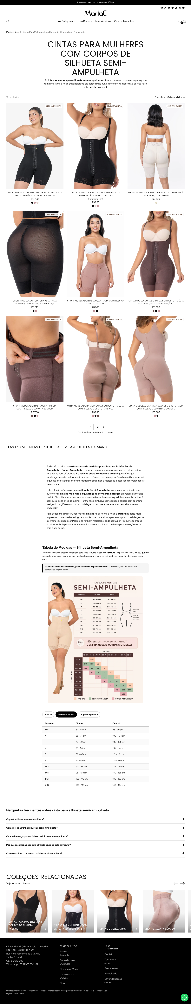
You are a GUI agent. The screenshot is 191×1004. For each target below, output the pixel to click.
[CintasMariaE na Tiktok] (176, 8)
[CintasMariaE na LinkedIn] (169, 8)
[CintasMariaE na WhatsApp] (180, 8)
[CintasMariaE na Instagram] (165, 8)
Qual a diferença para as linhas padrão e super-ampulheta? (37, 836)
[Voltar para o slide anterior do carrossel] (176, 883)
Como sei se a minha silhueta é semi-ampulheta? (31, 827)
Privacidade (110, 973)
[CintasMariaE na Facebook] (161, 8)
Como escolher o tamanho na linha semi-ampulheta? (34, 853)
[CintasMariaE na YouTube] (183, 8)
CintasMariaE (33, 991)
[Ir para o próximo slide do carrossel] (182, 883)
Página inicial (12, 32)
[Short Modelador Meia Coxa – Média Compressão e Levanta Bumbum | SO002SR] (34, 359)
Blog (62, 983)
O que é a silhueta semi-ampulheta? (25, 819)
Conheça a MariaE (69, 969)
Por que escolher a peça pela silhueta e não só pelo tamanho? (38, 844)
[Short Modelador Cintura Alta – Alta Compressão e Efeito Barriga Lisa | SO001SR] (34, 254)
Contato (108, 954)
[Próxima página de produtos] (103, 427)
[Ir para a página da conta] (177, 21)
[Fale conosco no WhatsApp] (184, 997)
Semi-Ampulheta (66, 714)
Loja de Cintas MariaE (15, 993)
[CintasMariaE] (95, 13)
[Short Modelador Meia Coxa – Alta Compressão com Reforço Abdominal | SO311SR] (156, 146)
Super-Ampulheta (89, 714)
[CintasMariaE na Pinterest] (172, 8)
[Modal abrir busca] (8, 21)
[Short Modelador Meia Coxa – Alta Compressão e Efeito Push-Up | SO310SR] (95, 254)
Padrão (48, 714)
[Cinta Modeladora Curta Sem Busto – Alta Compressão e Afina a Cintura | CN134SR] (95, 146)
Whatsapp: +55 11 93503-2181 (22, 964)
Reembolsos (111, 968)
